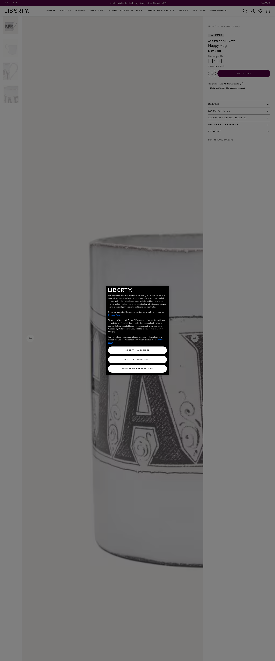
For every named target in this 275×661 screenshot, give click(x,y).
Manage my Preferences (137, 368)
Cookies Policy (114, 315)
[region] (137, 330)
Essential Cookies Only (137, 359)
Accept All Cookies (138, 350)
